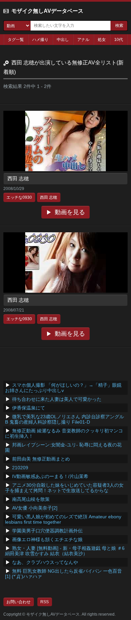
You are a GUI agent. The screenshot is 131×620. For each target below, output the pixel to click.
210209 (20, 467)
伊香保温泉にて (28, 408)
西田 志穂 (18, 178)
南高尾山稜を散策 (31, 499)
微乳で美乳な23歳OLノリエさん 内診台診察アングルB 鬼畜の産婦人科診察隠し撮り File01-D (64, 419)
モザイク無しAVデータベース (47, 11)
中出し (63, 39)
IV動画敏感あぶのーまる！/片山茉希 (50, 476)
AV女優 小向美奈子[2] (34, 508)
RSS (44, 602)
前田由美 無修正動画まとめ (41, 459)
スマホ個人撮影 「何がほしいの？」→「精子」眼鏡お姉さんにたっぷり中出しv (63, 387)
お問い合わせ (18, 602)
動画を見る (70, 212)
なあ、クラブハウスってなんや (45, 562)
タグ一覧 (16, 39)
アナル (83, 39)
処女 (102, 39)
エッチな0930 (19, 197)
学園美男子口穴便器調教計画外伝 (47, 530)
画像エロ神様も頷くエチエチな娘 (47, 539)
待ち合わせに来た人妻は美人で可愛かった (56, 399)
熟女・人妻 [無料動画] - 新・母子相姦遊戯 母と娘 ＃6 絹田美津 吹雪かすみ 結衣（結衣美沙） (65, 550)
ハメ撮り (40, 39)
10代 (118, 39)
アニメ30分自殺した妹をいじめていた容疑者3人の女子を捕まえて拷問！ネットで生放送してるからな (64, 487)
